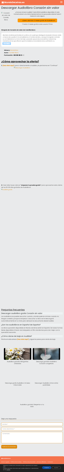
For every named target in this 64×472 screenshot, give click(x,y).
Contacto (50, 462)
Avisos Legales (5, 462)
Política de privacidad (29, 462)
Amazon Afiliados (41, 462)
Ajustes (56, 467)
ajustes (8, 469)
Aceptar (46, 467)
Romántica (14, 50)
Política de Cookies (16, 462)
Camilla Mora (13, 53)
